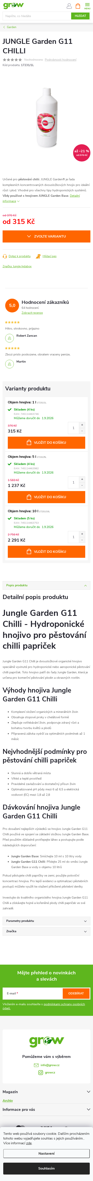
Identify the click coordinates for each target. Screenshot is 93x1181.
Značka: (17, 266)
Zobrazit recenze (32, 313)
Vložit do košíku (50, 442)
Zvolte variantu (50, 236)
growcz (50, 1072)
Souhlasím (46, 1168)
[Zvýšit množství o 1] (82, 425)
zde (29, 1143)
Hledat (80, 16)
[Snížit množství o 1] (82, 431)
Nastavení (46, 1153)
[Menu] (87, 5)
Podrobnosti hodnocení (60, 60)
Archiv (8, 1100)
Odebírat (76, 993)
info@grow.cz (50, 1065)
